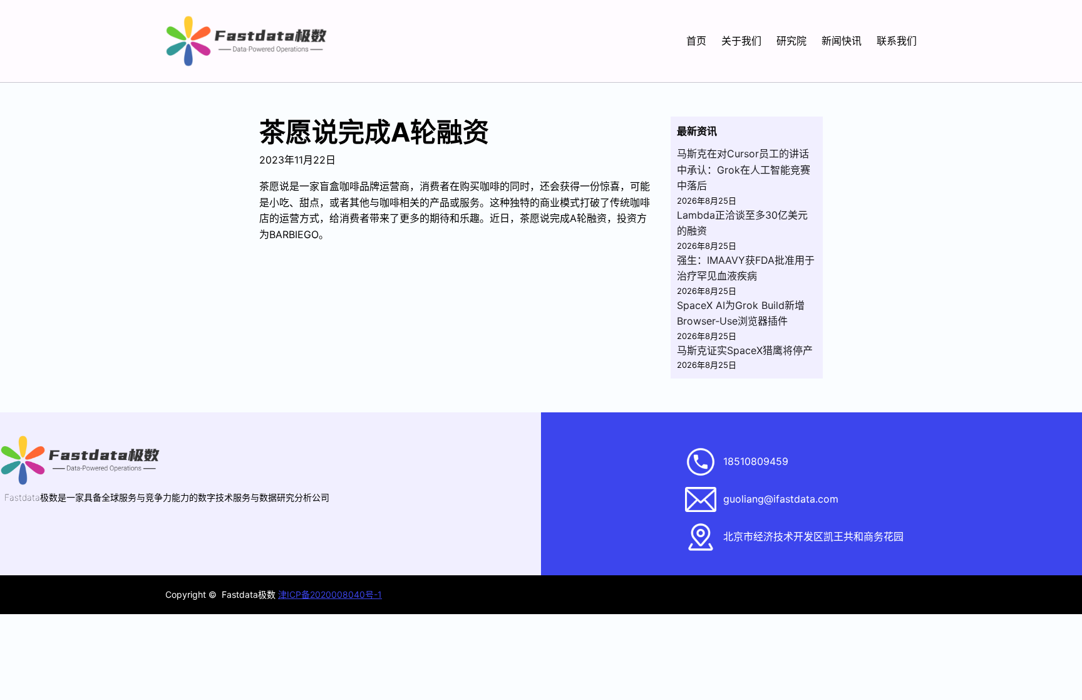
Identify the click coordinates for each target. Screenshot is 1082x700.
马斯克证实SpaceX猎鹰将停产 (745, 350)
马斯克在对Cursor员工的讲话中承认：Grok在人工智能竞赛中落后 (743, 169)
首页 (696, 40)
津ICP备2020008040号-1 (330, 594)
